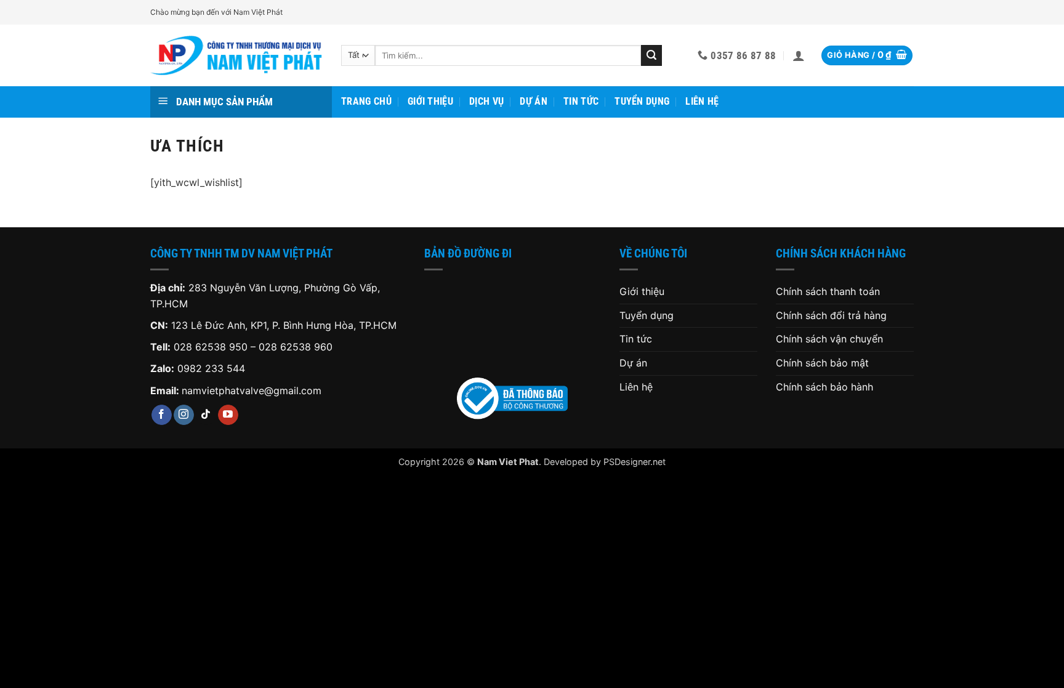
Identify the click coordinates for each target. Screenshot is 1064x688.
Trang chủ (366, 101)
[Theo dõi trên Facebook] (161, 415)
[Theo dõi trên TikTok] (206, 415)
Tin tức (580, 101)
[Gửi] (651, 55)
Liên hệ (702, 101)
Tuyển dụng (642, 101)
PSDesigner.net (634, 461)
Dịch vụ (486, 101)
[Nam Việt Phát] (236, 55)
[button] (798, 55)
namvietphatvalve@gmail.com (251, 390)
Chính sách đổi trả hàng (831, 315)
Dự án (533, 101)
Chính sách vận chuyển (829, 339)
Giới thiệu (430, 101)
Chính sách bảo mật (822, 363)
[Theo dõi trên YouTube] (228, 415)
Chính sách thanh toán (828, 291)
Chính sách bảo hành (824, 387)
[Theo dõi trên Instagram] (184, 415)
